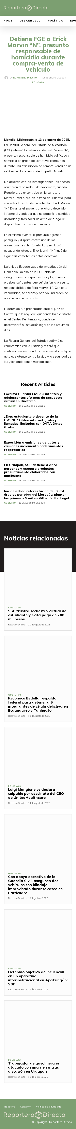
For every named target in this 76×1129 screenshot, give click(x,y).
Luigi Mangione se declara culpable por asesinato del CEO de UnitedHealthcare (36, 793)
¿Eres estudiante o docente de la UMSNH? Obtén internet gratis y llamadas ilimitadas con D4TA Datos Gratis (33, 421)
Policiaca (38, 82)
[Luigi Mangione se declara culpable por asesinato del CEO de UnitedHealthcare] (38, 754)
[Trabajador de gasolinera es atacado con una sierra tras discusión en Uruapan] (38, 1028)
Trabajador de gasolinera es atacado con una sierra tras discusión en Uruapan (34, 1067)
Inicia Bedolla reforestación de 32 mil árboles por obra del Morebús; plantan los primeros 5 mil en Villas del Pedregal (36, 494)
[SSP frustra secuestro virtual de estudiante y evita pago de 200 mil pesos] (38, 575)
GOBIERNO (10, 406)
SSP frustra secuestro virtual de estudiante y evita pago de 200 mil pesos (37, 615)
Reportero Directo (25, 78)
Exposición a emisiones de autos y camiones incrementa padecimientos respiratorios (33, 445)
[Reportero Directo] (7, 78)
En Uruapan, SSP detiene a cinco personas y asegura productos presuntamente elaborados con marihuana (30, 470)
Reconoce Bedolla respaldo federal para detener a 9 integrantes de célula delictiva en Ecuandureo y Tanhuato (38, 704)
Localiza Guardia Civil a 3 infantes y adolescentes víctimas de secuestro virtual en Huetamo (33, 397)
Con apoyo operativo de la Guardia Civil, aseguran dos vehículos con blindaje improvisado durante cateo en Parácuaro (35, 884)
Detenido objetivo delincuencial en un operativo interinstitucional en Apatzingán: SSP (38, 978)
